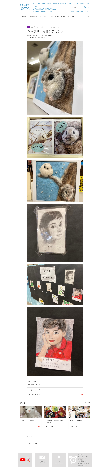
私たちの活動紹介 (32, 381)
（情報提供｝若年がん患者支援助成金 (55, 421)
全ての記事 (23, 16)
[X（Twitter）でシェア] (31, 390)
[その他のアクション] (82, 27)
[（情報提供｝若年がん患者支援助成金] (55, 412)
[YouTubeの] (22, 460)
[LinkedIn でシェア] (35, 390)
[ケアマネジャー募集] (79, 412)
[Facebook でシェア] (28, 390)
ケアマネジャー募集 (76, 420)
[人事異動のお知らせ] (31, 412)
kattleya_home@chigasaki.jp (44, 11)
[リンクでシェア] (39, 390)
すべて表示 (87, 403)
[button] (55, 3)
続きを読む (71, 16)
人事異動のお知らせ (28, 420)
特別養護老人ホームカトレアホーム (38, 16)
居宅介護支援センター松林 (58, 16)
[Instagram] (28, 460)
